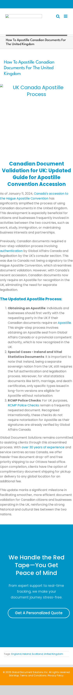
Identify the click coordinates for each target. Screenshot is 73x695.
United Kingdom (53, 654)
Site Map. (14, 675)
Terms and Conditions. (33, 675)
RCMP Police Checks (23, 405)
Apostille (64, 323)
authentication (11, 251)
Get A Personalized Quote (38, 613)
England (16, 654)
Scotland (37, 654)
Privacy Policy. (56, 675)
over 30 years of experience (43, 447)
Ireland (26, 654)
